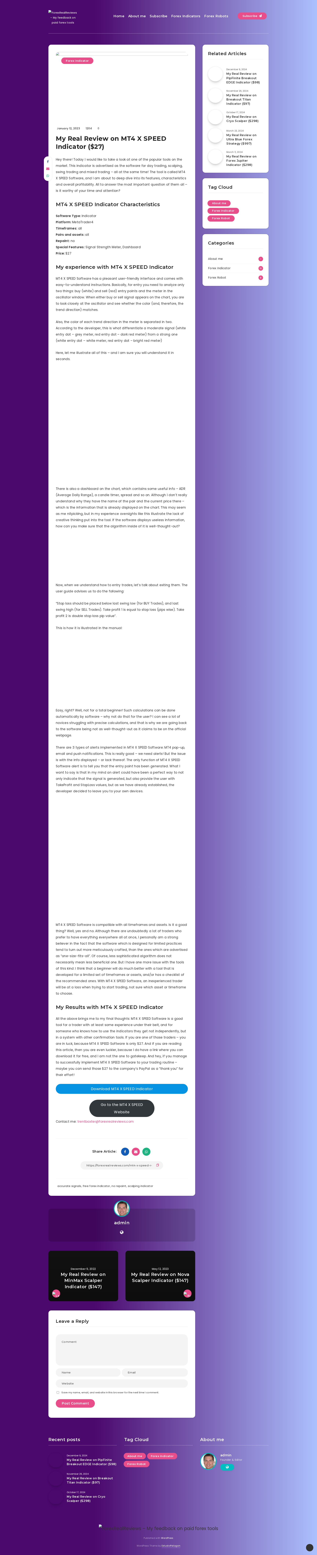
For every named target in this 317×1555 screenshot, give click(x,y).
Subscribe (158, 16)
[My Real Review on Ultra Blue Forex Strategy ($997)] (215, 135)
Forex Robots (216, 16)
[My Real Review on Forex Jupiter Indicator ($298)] (215, 156)
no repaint (119, 1186)
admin (122, 1222)
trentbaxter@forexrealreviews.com (105, 1121)
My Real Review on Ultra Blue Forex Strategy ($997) (241, 139)
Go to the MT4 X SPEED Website (122, 1108)
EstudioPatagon (171, 1545)
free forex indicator (96, 1186)
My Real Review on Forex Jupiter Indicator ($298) (241, 161)
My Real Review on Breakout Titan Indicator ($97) (241, 99)
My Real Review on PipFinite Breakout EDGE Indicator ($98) (243, 78)
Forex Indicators (186, 16)
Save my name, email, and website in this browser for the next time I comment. (110, 1392)
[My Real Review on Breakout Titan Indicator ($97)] (215, 95)
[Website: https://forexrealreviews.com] (121, 1232)
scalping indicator (140, 1186)
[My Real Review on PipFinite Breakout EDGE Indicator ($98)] (215, 74)
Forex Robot (221, 218)
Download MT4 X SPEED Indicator (122, 1088)
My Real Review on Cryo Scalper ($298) (242, 119)
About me (137, 16)
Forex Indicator (77, 60)
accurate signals (69, 1186)
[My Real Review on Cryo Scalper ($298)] (215, 117)
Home (118, 16)
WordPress (167, 1538)
